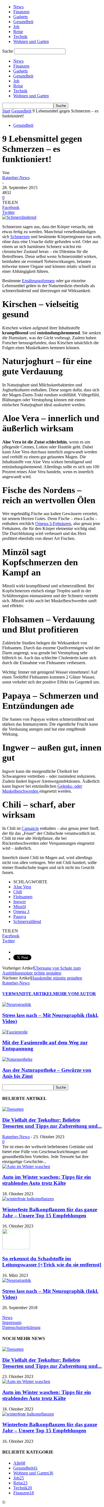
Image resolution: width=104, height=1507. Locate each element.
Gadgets (20, 16)
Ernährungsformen (38, 280)
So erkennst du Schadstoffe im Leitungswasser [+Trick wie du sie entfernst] (51, 1262)
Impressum (11, 1322)
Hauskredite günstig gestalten (56, 978)
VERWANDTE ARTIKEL (27, 993)
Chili (17, 891)
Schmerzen (20, 236)
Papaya (19, 916)
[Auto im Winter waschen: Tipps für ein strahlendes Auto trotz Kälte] (26, 1166)
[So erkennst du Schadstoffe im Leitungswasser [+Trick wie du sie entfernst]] (16, 1247)
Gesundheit (23, 21)
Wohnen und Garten (31, 41)
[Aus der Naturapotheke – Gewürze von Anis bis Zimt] (17, 1059)
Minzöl (19, 906)
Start (6, 111)
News (18, 6)
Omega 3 (21, 911)
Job (16, 26)
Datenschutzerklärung (21, 1327)
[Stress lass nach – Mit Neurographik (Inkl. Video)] (16, 1004)
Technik (20, 36)
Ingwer (19, 901)
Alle (19, 1463)
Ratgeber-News (16, 177)
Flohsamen (22, 896)
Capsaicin (30, 828)
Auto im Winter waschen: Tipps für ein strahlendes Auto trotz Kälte (46, 1180)
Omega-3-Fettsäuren (53, 523)
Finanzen (21, 11)
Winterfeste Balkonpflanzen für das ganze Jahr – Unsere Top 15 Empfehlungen (49, 1212)
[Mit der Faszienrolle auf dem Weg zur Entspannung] (15, 1032)
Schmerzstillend (27, 921)
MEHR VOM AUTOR (74, 993)
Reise (18, 31)
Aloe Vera (22, 886)
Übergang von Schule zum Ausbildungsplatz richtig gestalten (41, 970)
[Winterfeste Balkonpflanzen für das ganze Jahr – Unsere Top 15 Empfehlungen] (28, 1198)
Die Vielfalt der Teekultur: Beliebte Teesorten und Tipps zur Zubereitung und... (52, 1123)
